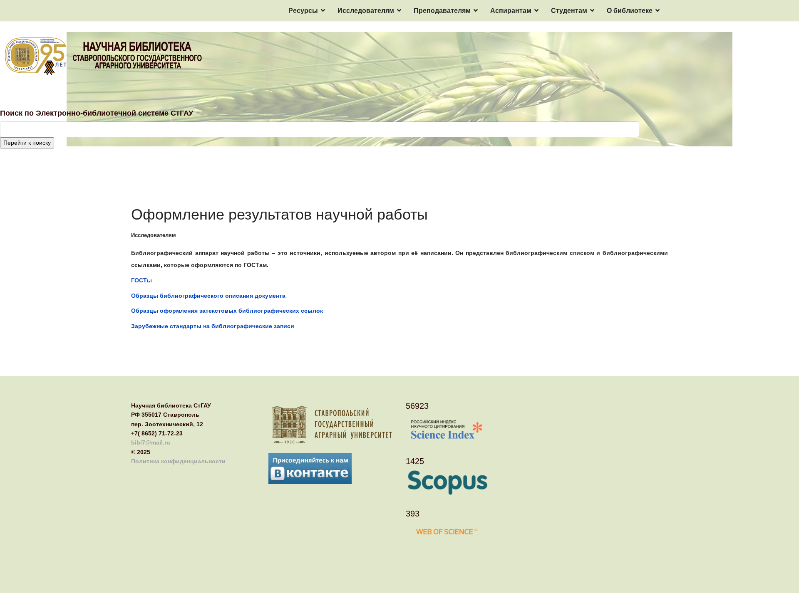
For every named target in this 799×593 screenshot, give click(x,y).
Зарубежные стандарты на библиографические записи (212, 326)
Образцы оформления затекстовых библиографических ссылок (227, 310)
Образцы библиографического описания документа (208, 295)
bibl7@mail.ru (150, 442)
